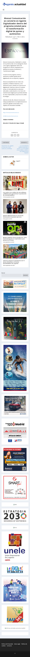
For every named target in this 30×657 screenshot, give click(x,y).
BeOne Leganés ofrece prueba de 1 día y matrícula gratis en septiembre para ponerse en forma (15, 239)
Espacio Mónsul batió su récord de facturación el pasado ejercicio (13, 216)
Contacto (9, 646)
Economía (15, 38)
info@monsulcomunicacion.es (10, 116)
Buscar (3, 273)
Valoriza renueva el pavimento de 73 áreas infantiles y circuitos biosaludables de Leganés (14, 262)
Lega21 (14, 37)
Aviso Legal (17, 644)
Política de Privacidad (7, 644)
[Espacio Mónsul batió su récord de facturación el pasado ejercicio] (15, 206)
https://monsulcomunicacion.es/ (11, 112)
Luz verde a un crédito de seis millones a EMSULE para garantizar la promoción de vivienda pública (14, 194)
